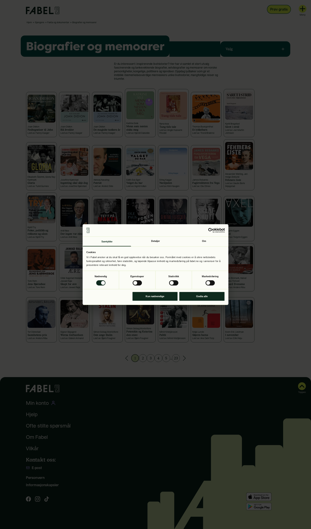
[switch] (137, 282)
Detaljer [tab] (155, 241)
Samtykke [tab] (107, 241)
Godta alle (202, 296)
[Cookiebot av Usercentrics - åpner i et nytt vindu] (210, 230)
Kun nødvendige (155, 296)
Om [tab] (204, 241)
